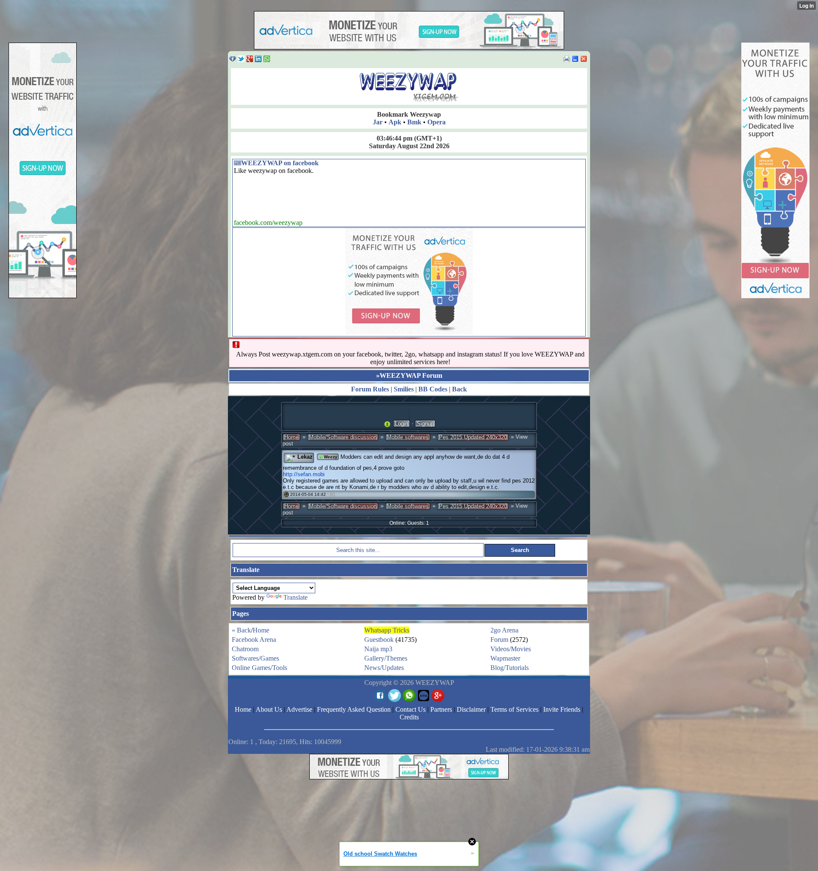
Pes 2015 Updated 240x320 (473, 437)
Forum (499, 639)
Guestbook (379, 639)
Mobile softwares (408, 437)
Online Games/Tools (259, 667)
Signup (425, 423)
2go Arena (504, 630)
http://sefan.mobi (304, 474)
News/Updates (384, 667)
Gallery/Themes (385, 658)
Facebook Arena (254, 639)
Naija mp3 (378, 649)
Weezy (330, 456)
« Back (241, 630)
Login (401, 423)
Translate (295, 597)
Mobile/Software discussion (343, 437)
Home (291, 437)
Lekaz (305, 457)
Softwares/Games (255, 658)
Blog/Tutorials (509, 667)
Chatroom (245, 649)
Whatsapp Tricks (386, 630)
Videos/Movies (510, 649)
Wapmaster (505, 658)
